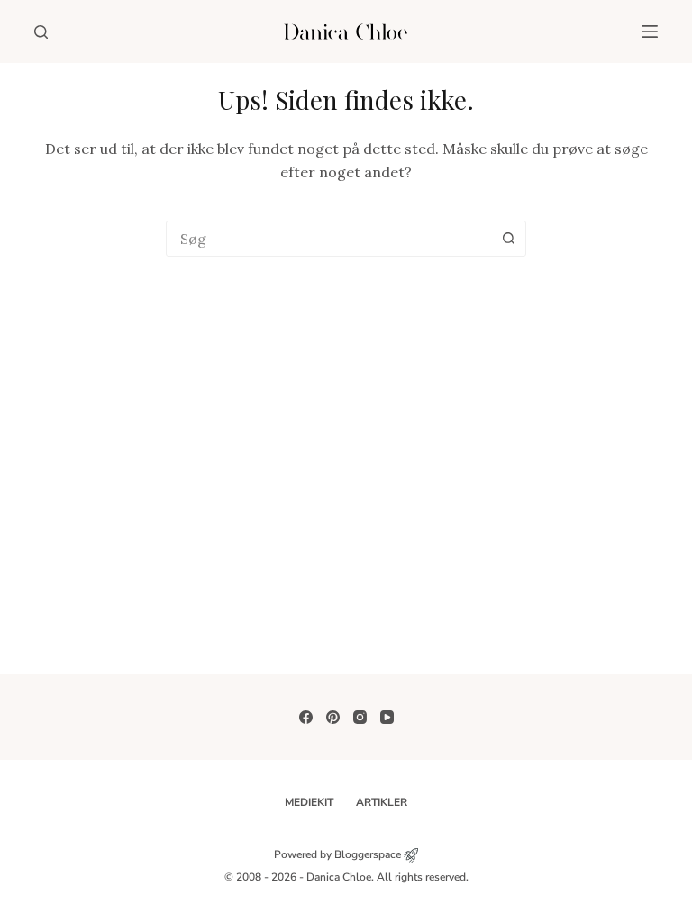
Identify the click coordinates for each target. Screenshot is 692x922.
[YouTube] (387, 717)
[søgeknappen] (508, 238)
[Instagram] (360, 717)
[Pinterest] (333, 717)
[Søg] (41, 32)
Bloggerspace (367, 854)
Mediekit (309, 802)
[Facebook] (306, 717)
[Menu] (650, 31)
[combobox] (329, 239)
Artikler (381, 802)
